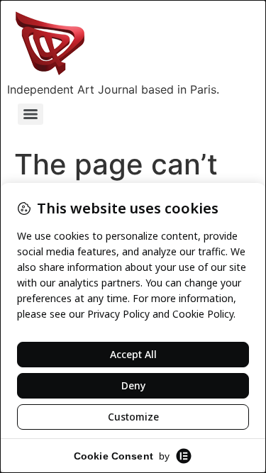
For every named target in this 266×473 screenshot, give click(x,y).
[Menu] (30, 114)
